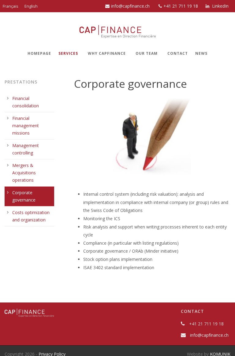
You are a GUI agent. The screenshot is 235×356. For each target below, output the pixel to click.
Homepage (39, 53)
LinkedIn (220, 6)
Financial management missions (25, 125)
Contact (177, 53)
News (201, 53)
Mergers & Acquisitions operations (24, 172)
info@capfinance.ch (130, 6)
